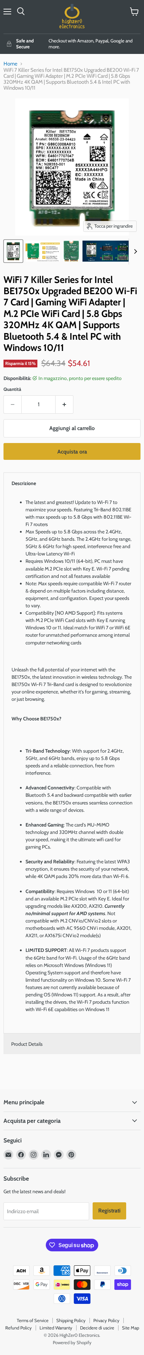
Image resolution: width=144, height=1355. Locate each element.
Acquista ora (72, 451)
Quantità (12, 389)
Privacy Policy (106, 1320)
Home (10, 64)
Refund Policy (18, 1327)
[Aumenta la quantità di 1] (64, 404)
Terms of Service (33, 1320)
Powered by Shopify (72, 1342)
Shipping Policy (71, 1320)
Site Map (130, 1327)
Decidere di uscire (97, 1327)
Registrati (109, 1210)
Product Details (27, 1044)
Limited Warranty (55, 1327)
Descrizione (24, 483)
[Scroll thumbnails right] (134, 251)
